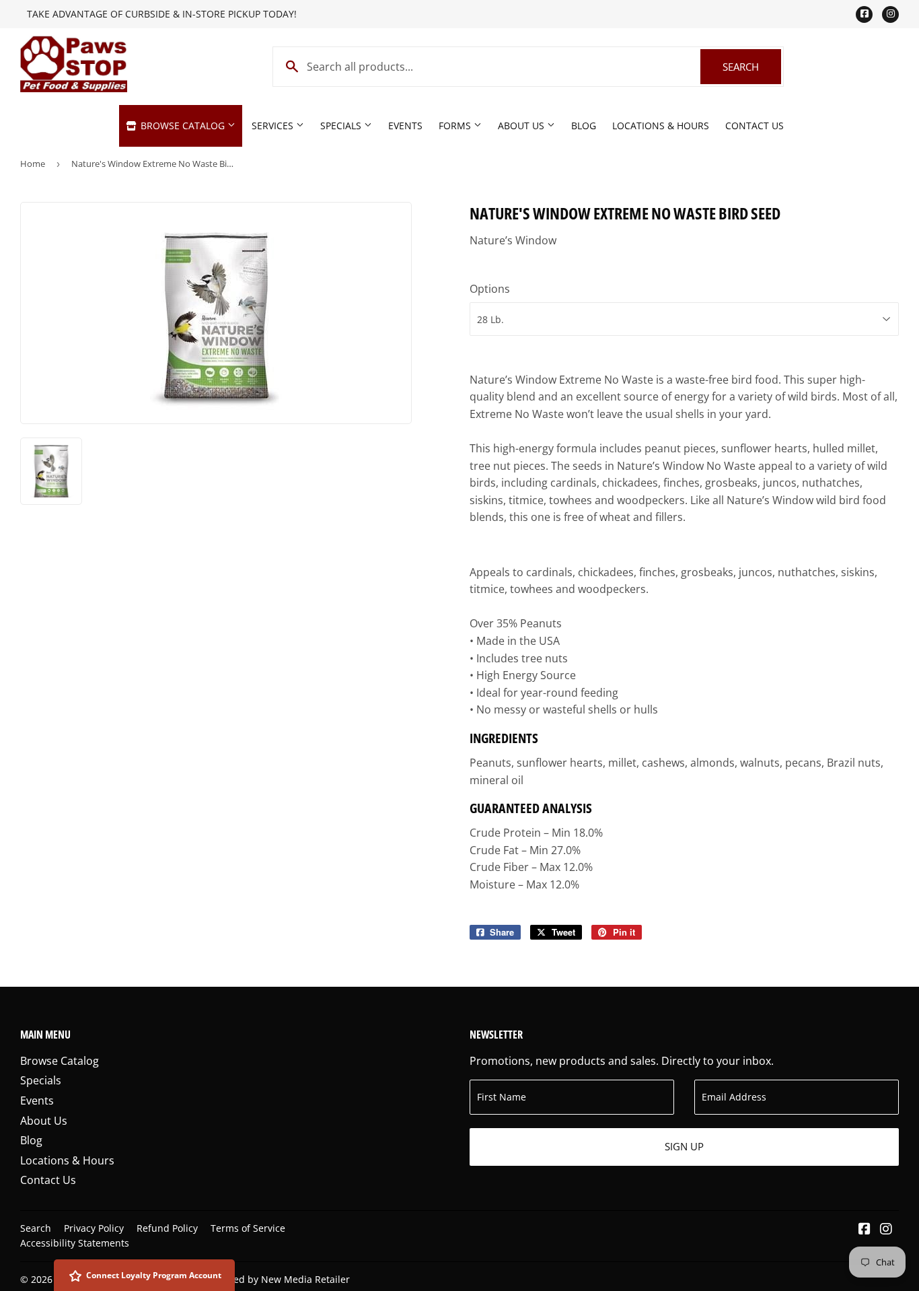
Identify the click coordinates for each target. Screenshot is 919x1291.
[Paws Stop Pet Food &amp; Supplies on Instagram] (886, 1229)
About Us (522, 125)
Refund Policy (167, 1228)
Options (490, 288)
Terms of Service (248, 1228)
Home (32, 164)
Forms (456, 125)
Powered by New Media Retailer (278, 1279)
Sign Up (684, 1146)
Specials (342, 125)
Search (752, 66)
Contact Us (754, 125)
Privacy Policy (94, 1228)
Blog (583, 125)
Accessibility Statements (74, 1242)
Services (274, 125)
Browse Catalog (182, 125)
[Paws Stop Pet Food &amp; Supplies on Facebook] (864, 1229)
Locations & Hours (660, 125)
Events (405, 125)
